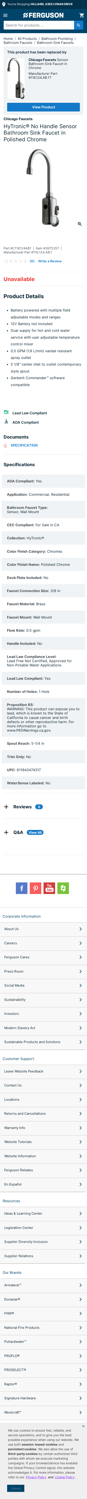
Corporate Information (22, 916)
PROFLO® (12, 1356)
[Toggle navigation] (5, 15)
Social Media (14, 985)
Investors (11, 1013)
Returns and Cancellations (25, 1113)
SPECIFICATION (24, 445)
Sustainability (14, 999)
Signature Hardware (20, 1398)
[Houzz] (63, 888)
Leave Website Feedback (23, 1071)
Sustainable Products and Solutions (32, 1042)
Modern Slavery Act (19, 1028)
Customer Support (18, 1058)
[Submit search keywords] (78, 25)
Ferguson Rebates (18, 1170)
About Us (11, 929)
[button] (83, 1426)
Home (8, 38)
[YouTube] (49, 888)
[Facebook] (21, 888)
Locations (11, 1099)
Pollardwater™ (15, 1341)
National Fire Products (21, 1327)
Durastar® (12, 1299)
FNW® (9, 1313)
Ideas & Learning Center (23, 1213)
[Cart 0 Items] (81, 15)
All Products (28, 38)
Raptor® (10, 1384)
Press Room (13, 971)
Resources (11, 1201)
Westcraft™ (12, 1412)
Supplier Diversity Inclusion (26, 1242)
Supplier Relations (18, 1256)
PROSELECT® (15, 1370)
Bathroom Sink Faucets (55, 42)
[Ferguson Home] (43, 15)
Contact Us (13, 1085)
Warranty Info (14, 1128)
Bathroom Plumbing (57, 38)
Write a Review (50, 261)
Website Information (20, 1156)
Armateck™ (12, 1285)
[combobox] (41, 25)
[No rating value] (17, 261)
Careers (10, 943)
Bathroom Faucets (18, 42)
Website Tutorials (18, 1142)
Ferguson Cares (16, 957)
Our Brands (12, 1272)
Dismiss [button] (16, 1488)
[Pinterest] (35, 888)
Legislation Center (18, 1228)
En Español (13, 1184)
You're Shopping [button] (39, 4)
